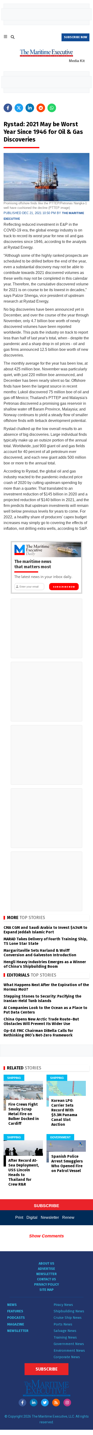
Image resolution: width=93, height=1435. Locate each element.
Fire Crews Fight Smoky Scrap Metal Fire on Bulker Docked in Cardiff (23, 1114)
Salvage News (65, 1331)
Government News (69, 1344)
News (12, 1305)
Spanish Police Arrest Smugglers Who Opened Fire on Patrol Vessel (67, 1163)
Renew (68, 1217)
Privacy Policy (46, 1285)
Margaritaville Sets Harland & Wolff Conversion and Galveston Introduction (40, 952)
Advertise (46, 1269)
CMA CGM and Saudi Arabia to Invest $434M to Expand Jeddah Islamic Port (45, 929)
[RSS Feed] (56, 1402)
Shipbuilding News (69, 1311)
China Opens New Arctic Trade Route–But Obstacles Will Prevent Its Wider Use (41, 1021)
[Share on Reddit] (40, 108)
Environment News (69, 1350)
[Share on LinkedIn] (30, 108)
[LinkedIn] (33, 1402)
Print (19, 1217)
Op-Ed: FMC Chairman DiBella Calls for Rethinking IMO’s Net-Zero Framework (38, 1032)
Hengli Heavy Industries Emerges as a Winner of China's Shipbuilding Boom (45, 964)
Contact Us (46, 1279)
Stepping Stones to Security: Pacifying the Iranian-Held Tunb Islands (42, 998)
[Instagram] (67, 1402)
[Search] (12, 37)
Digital (31, 1217)
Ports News (63, 1324)
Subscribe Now (64, 586)
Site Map (46, 1290)
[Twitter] (45, 1402)
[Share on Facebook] (8, 108)
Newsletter (50, 1217)
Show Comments (46, 1236)
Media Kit (77, 61)
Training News (65, 1337)
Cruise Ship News (68, 1317)
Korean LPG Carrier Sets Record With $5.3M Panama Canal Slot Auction (64, 1112)
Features (15, 1311)
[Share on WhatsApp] (51, 108)
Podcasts (16, 1317)
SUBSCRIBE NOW (75, 37)
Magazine (15, 1324)
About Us (46, 1264)
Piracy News (63, 1305)
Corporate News (67, 1357)
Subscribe (46, 1369)
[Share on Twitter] (19, 108)
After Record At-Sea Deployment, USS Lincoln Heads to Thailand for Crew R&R (23, 1172)
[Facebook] (22, 1402)
